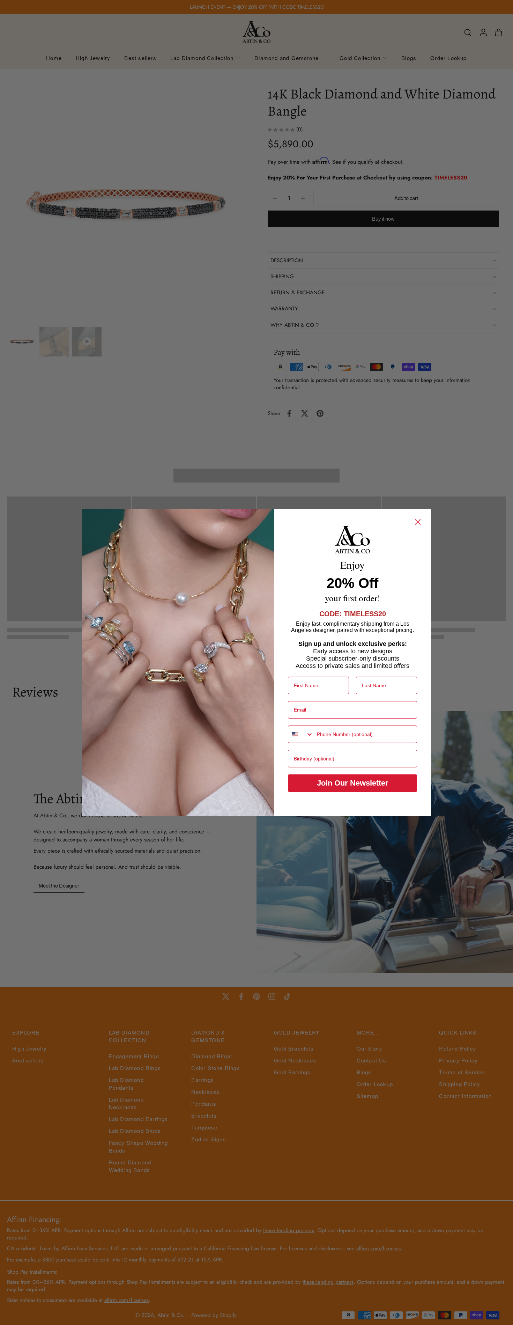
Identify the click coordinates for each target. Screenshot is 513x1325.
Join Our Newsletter (352, 783)
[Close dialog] (417, 522)
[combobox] (300, 734)
